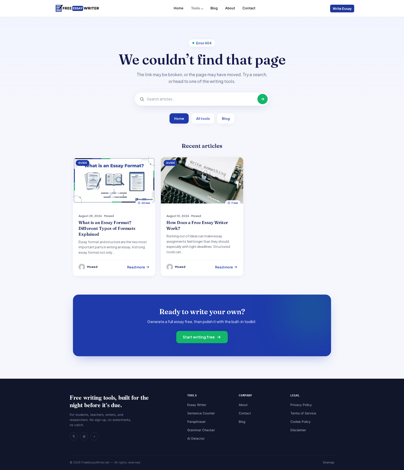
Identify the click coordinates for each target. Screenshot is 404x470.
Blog (214, 8)
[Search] (262, 99)
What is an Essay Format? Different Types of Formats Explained (107, 228)
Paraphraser (196, 422)
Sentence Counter (201, 413)
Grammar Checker (201, 430)
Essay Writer (196, 405)
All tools (203, 118)
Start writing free (199, 337)
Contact (248, 8)
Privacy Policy (301, 405)
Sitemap (328, 462)
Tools (195, 8)
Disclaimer (298, 430)
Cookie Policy (300, 422)
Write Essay (342, 9)
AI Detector (196, 438)
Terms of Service (303, 413)
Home (179, 8)
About (230, 8)
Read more (136, 267)
